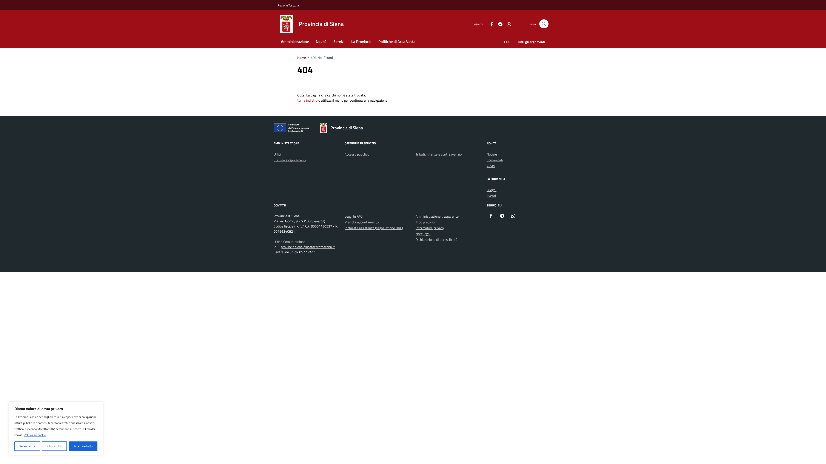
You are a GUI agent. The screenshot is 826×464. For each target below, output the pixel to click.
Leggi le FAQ (354, 216)
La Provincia (361, 41)
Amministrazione (295, 41)
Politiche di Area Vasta (396, 41)
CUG (507, 41)
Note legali (423, 233)
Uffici (277, 154)
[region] (56, 428)
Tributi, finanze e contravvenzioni (440, 154)
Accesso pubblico (357, 154)
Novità (321, 41)
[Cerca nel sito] (544, 24)
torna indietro (307, 100)
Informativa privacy (430, 227)
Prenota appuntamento (362, 222)
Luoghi (491, 189)
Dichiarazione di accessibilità (436, 239)
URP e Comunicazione (289, 241)
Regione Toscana (288, 5)
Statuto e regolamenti (290, 160)
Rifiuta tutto (54, 446)
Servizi (338, 41)
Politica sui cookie (35, 435)
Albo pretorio (425, 222)
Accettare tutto (83, 446)
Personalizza (27, 446)
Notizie (492, 154)
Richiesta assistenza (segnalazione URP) (374, 227)
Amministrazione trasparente (437, 216)
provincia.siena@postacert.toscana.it (308, 246)
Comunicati (495, 160)
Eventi (491, 195)
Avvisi (491, 165)
